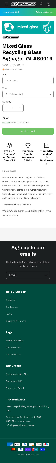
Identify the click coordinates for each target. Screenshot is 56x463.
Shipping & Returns (16, 321)
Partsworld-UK (14, 381)
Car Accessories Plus (17, 374)
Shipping (6, 122)
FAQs (9, 314)
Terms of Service (14, 341)
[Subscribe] (46, 275)
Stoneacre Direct (15, 388)
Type (4, 88)
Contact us (11, 307)
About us (10, 300)
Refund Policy (13, 355)
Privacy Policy (13, 348)
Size (4, 74)
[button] (6, 4)
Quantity (6, 102)
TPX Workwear (32, 455)
